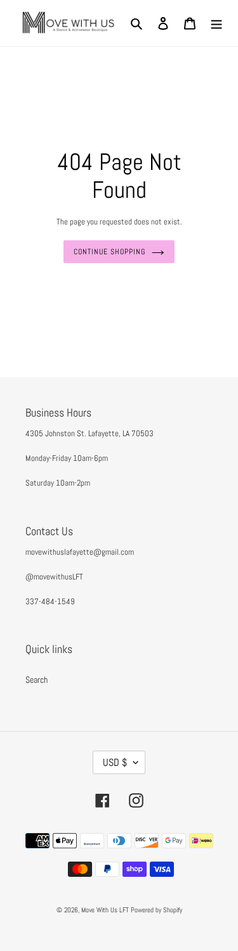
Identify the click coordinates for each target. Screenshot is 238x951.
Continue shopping (109, 252)
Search (36, 679)
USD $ (115, 762)
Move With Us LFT (105, 909)
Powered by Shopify (156, 909)
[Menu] (216, 23)
